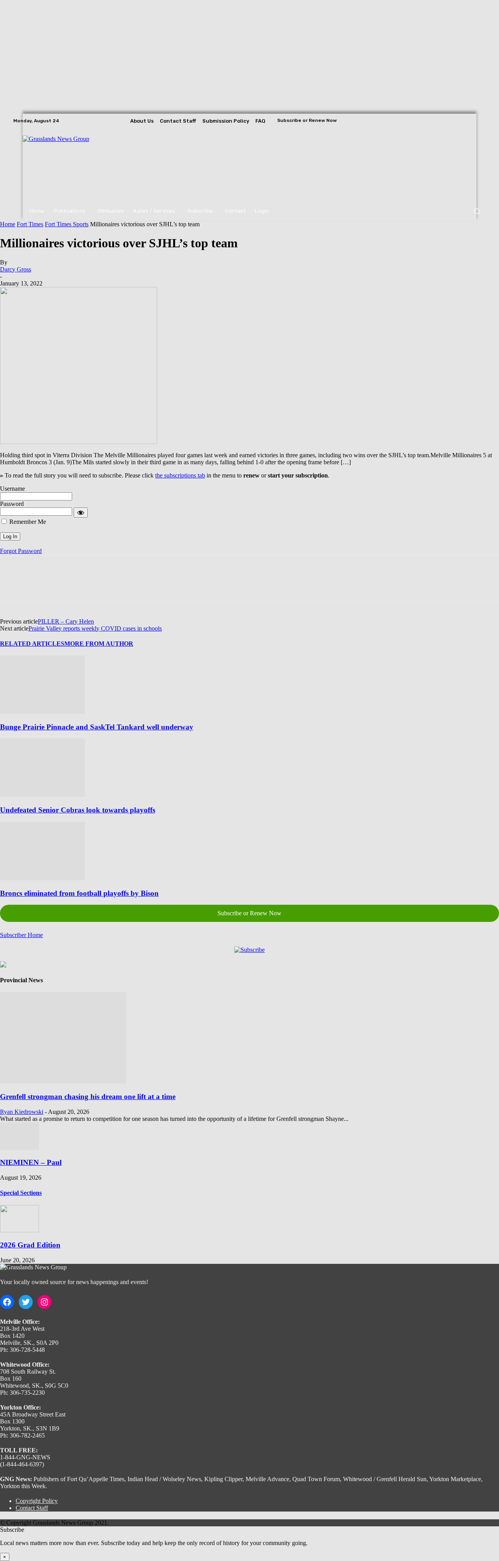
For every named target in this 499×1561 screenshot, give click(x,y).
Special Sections (21, 1192)
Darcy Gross (15, 269)
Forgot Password (21, 551)
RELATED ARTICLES (32, 643)
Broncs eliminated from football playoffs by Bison (79, 893)
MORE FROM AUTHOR (98, 643)
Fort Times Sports (66, 224)
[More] (125, 585)
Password (12, 503)
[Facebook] (458, 120)
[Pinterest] (69, 585)
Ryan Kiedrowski (21, 1111)
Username (12, 488)
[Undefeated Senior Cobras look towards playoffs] (42, 794)
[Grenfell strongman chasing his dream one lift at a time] (63, 1081)
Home (7, 224)
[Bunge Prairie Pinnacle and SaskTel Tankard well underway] (42, 711)
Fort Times (30, 224)
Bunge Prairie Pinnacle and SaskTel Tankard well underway (96, 727)
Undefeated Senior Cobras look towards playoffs (77, 810)
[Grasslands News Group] (71, 165)
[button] (476, 211)
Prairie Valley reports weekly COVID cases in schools (95, 628)
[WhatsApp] (97, 585)
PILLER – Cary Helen (66, 621)
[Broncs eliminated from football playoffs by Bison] (42, 878)
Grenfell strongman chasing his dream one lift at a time (87, 1096)
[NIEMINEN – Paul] (19, 1147)
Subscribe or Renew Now (249, 913)
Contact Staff (32, 1508)
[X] (480, 120)
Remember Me (27, 521)
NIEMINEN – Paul (31, 1162)
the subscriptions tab (180, 475)
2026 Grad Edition (30, 1245)
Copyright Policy (37, 1501)
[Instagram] (469, 120)
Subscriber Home (21, 935)
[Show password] (81, 512)
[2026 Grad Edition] (19, 1230)
